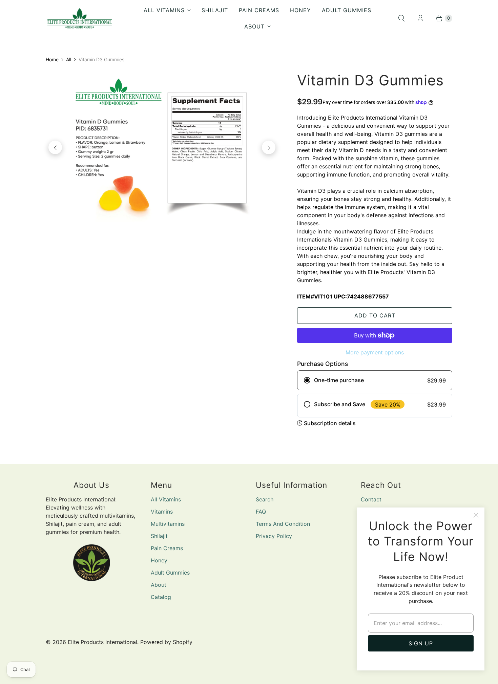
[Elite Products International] (79, 18)
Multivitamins (168, 523)
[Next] (268, 147)
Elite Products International (102, 642)
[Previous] (55, 147)
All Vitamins (164, 10)
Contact (371, 499)
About (254, 26)
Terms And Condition (283, 523)
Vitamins (162, 511)
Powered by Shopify (166, 642)
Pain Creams (259, 10)
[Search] (401, 18)
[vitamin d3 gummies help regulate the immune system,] (162, 147)
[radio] (374, 380)
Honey (300, 10)
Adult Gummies (346, 10)
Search (264, 499)
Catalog (161, 597)
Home (52, 59)
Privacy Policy (274, 536)
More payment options (375, 352)
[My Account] (420, 18)
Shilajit (215, 10)
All (68, 59)
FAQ (261, 511)
